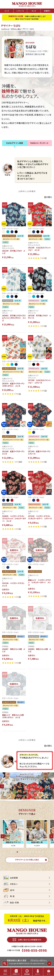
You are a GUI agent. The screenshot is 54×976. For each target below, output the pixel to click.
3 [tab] (17, 852)
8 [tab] (33, 852)
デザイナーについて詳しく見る (27, 859)
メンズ (6, 11)
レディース (20, 11)
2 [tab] (14, 852)
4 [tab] (20, 852)
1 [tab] (11, 852)
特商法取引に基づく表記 (16, 960)
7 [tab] (30, 852)
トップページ (5, 29)
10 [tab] (39, 852)
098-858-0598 (35, 950)
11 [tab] (42, 852)
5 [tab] (24, 852)
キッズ (34, 11)
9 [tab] (36, 852)
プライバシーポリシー (38, 960)
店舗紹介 (47, 11)
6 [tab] (27, 852)
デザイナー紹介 (16, 29)
